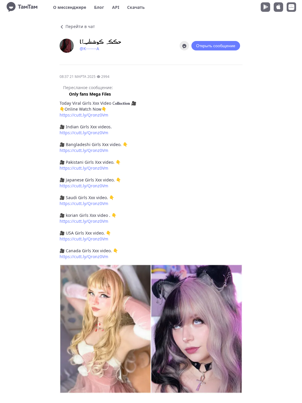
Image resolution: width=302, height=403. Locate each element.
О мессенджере (69, 7)
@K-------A (89, 48)
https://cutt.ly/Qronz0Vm (84, 115)
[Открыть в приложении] (184, 45)
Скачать (136, 7)
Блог (99, 7)
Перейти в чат (79, 26)
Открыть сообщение (215, 45)
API (115, 7)
